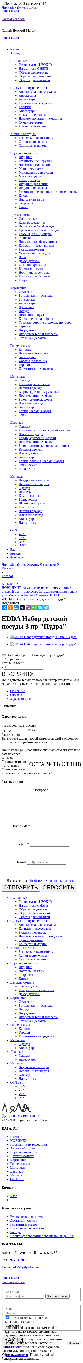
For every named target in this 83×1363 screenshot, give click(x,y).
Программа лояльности (27, 1228)
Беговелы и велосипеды (36, 138)
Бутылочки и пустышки (36, 295)
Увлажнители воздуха (34, 253)
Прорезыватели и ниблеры (38, 334)
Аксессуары (27, 99)
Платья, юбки (29, 453)
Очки (23, 415)
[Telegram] (46, 607)
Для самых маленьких (35, 165)
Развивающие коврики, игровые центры (48, 191)
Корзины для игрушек (35, 276)
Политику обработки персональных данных (42, 1236)
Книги (23, 207)
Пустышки (26, 307)
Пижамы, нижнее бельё (36, 395)
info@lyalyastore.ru (25, 1267)
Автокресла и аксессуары (37, 91)
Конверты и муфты (33, 126)
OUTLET (17, 530)
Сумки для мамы (31, 122)
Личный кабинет (14, 7)
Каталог (16, 1137)
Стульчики (26, 292)
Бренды (15, 1232)
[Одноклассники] (10, 607)
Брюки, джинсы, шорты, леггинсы (44, 445)
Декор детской (29, 261)
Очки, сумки (28, 465)
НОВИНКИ (19, 61)
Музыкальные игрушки (36, 172)
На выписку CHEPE (33, 68)
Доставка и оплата (23, 1220)
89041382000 (11, 11)
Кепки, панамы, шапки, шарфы (41, 461)
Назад (15, 53)
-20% (22, 534)
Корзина (34, 564)
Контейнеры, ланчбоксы (36, 318)
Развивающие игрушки (36, 161)
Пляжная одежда (31, 403)
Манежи (25, 238)
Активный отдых (23, 134)
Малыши (16, 476)
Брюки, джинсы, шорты (36, 399)
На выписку (27, 522)
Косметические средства (36, 368)
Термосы (25, 326)
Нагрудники (28, 330)
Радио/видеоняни (31, 249)
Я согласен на (41, 880)
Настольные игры (32, 199)
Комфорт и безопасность (36, 245)
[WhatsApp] (34, 607)
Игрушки (25, 157)
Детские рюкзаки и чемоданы (40, 118)
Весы (22, 257)
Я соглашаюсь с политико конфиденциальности (26, 1319)
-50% (22, 545)
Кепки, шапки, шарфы (35, 411)
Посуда (24, 311)
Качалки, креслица (32, 265)
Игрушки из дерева (33, 188)
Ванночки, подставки (34, 353)
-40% (22, 542)
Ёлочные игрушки (32, 268)
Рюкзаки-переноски (33, 115)
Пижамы (25, 492)
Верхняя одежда (30, 388)
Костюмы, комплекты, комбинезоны (45, 430)
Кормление (18, 288)
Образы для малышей (34, 80)
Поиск (32, 7)
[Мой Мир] (16, 607)
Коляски (25, 107)
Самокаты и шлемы (33, 145)
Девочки (16, 422)
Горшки (24, 365)
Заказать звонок (13, 19)
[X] (22, 607)
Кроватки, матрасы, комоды (39, 230)
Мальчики (17, 376)
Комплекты (27, 507)
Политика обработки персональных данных (32, 1356)
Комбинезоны (29, 495)
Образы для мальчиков (35, 76)
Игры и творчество (24, 153)
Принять (74, 1343)
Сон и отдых (28, 218)
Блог (13, 1196)
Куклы (23, 195)
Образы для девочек (33, 72)
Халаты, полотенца (33, 361)
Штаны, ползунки (32, 503)
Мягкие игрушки (31, 176)
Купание (25, 349)
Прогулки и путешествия (28, 88)
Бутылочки (27, 299)
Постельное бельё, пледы (37, 226)
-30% (22, 538)
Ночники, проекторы (34, 272)
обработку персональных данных (52, 880)
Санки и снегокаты (33, 141)
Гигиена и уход (21, 345)
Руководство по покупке (28, 1216)
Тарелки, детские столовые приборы (45, 322)
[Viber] (28, 607)
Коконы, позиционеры (35, 234)
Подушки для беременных (38, 241)
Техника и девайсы (33, 338)
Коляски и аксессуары (35, 103)
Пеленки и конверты (34, 484)
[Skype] (40, 607)
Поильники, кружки (33, 315)
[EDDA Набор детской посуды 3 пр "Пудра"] (43, 637)
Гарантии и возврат (24, 1224)
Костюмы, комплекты (34, 384)
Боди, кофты (28, 499)
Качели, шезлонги (32, 222)
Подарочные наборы (34, 480)
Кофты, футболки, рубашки (39, 392)
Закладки (51, 564)
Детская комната (22, 215)
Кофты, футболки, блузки (37, 438)
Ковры (23, 280)
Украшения (27, 469)
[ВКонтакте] (4, 607)
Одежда (24, 380)
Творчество (27, 203)
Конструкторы (29, 180)
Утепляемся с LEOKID (35, 64)
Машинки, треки (31, 168)
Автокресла (27, 95)
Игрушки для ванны (33, 184)
